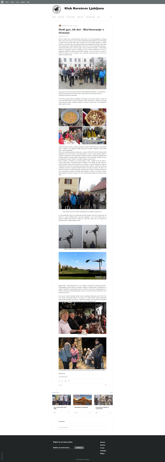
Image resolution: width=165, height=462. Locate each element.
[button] (111, 16)
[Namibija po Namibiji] (82, 400)
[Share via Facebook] (59, 381)
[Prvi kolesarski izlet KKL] (61, 400)
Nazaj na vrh (2, 456)
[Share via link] (68, 381)
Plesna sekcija (61, 16)
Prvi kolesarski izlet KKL (60, 408)
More (98, 16)
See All (111, 392)
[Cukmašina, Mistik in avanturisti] (103, 400)
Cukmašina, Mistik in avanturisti (102, 408)
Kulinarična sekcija (70, 16)
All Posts (54, 16)
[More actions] (105, 26)
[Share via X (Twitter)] (62, 381)
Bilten (102, 453)
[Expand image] (70, 117)
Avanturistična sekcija (90, 16)
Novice (102, 445)
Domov (102, 442)
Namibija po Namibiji (81, 407)
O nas (102, 448)
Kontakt (103, 450)
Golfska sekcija (80, 16)
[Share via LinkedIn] (65, 381)
